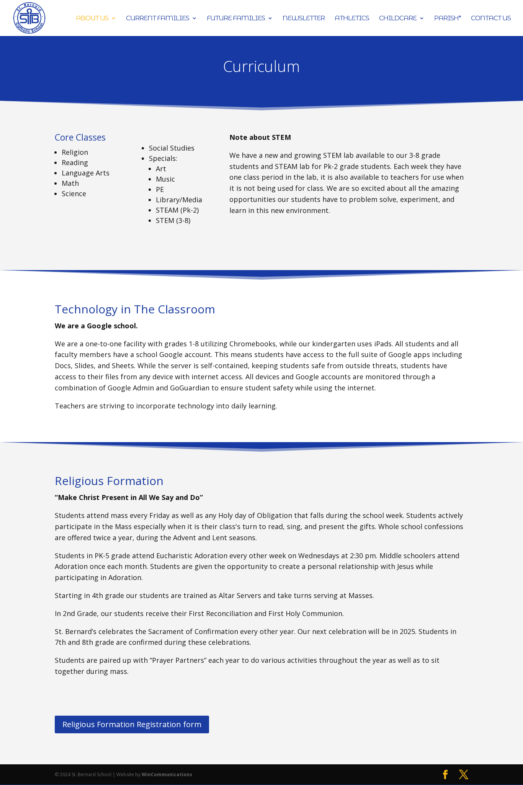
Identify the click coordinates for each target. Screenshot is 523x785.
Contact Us (491, 18)
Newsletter (304, 18)
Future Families (236, 18)
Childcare (398, 18)
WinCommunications (167, 774)
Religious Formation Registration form (131, 724)
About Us (92, 18)
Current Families (157, 18)
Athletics (352, 18)
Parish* (447, 18)
